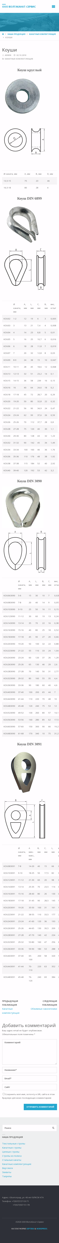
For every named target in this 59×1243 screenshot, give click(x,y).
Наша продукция (16, 34)
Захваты (6, 1172)
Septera (30, 1229)
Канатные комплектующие (16, 1163)
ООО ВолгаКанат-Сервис (19, 6)
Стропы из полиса (11, 1155)
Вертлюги (7, 1168)
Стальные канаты (11, 1159)
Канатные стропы (11, 1147)
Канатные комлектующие (42, 34)
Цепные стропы (10, 1151)
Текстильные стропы (13, 1143)
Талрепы (7, 1176)
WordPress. (42, 1229)
